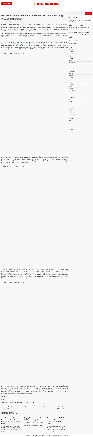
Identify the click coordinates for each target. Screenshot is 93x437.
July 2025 (71, 77)
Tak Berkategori (72, 127)
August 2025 (71, 75)
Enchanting (10, 402)
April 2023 (71, 106)
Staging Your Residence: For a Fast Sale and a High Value (33, 419)
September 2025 (72, 73)
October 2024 (71, 97)
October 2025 (71, 71)
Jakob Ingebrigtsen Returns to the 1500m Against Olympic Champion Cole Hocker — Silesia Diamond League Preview (80, 36)
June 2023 (71, 103)
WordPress (66, 435)
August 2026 (71, 49)
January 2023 (71, 112)
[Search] (91, 9)
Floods (14, 402)
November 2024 (72, 95)
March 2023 (71, 108)
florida (3, 21)
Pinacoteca (23, 402)
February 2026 (72, 62)
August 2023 (71, 99)
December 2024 (72, 92)
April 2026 (71, 58)
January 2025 (71, 90)
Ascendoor (55, 435)
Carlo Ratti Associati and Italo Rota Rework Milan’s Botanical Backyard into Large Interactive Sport (11, 421)
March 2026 (71, 60)
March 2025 (71, 86)
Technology (71, 129)
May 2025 (71, 82)
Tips (70, 131)
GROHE (19, 402)
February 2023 (72, 110)
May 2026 (71, 56)
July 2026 (71, 51)
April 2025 (71, 84)
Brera (6, 402)
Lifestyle (71, 124)
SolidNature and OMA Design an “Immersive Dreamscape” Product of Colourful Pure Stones (57, 421)
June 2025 (71, 79)
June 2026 (71, 53)
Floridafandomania (46, 3)
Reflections (31, 402)
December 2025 (72, 66)
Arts (70, 120)
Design (3, 12)
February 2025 (72, 88)
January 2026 (71, 64)
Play (27, 402)
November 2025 (72, 69)
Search (88, 13)
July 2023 (71, 101)
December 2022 (72, 114)
